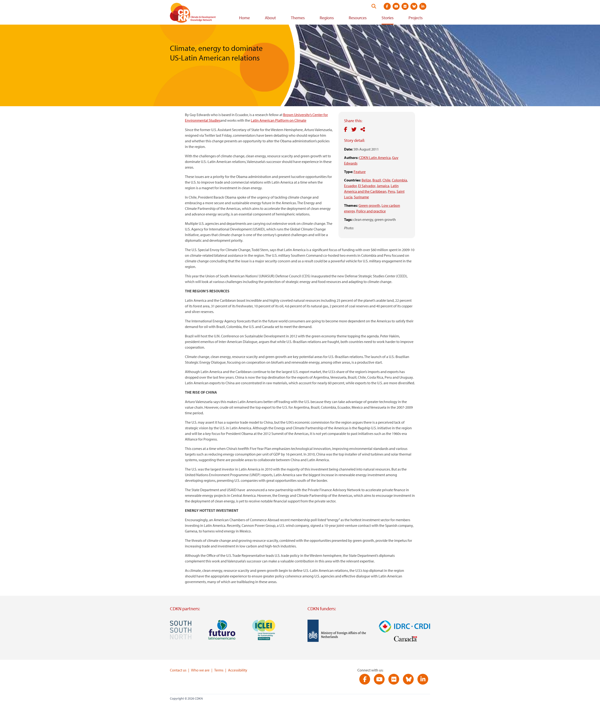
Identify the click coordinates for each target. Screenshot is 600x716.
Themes (298, 17)
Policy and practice (371, 211)
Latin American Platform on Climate (278, 120)
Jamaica (383, 185)
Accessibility (237, 670)
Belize (366, 180)
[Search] (373, 6)
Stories (388, 17)
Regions (327, 17)
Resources (358, 17)
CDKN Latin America (375, 157)
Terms (218, 670)
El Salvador (366, 185)
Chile (386, 180)
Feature (360, 171)
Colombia (399, 180)
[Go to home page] (199, 14)
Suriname (361, 197)
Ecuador (350, 185)
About (270, 17)
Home (244, 17)
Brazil (376, 180)
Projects (416, 17)
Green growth (369, 205)
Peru (391, 191)
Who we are (200, 670)
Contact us (178, 670)
